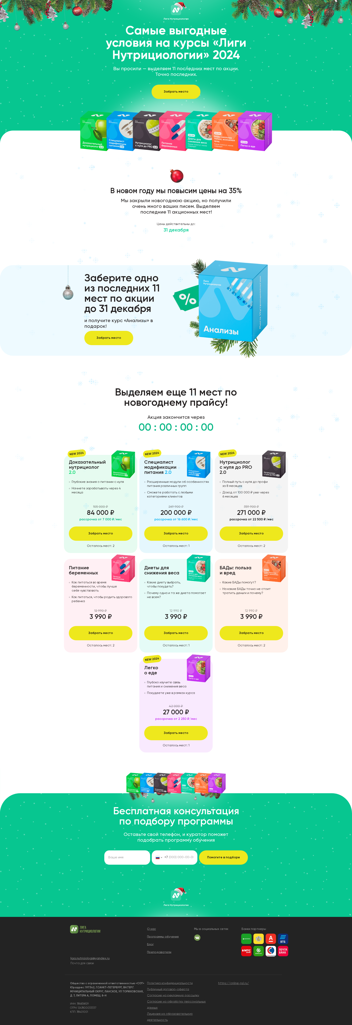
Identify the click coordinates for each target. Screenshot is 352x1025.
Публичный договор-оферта (168, 989)
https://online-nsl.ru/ (233, 983)
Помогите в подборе (223, 857)
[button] (176, 92)
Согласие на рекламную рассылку (173, 995)
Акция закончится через (176, 417)
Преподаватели (159, 952)
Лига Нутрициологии (176, 19)
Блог (150, 944)
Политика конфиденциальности (170, 983)
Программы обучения (163, 936)
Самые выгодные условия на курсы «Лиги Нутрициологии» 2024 (176, 43)
